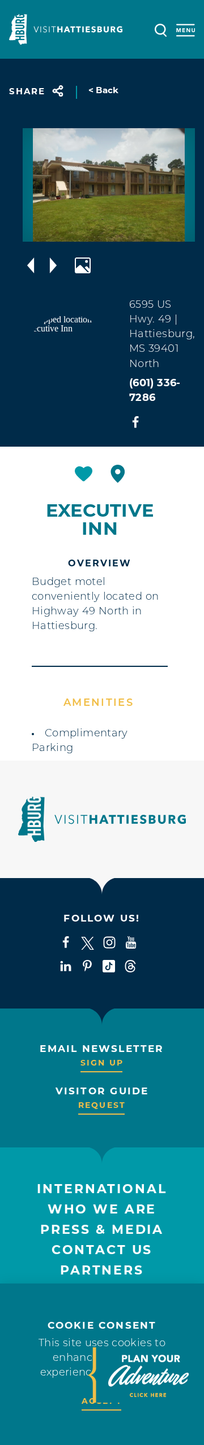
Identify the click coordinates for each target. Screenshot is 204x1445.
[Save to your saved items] (83, 474)
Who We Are (102, 1210)
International (102, 1190)
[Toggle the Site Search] (160, 29)
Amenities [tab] (98, 704)
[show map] (117, 474)
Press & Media (102, 1230)
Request (102, 1106)
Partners (102, 1271)
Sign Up (102, 1063)
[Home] (65, 29)
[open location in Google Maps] (69, 360)
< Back (103, 91)
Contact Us (102, 1251)
